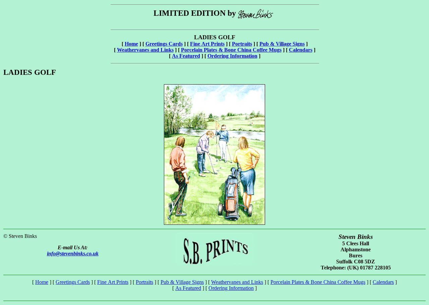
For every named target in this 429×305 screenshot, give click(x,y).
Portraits (242, 44)
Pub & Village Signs (282, 44)
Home (131, 44)
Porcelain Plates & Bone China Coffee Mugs (231, 50)
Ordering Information (232, 56)
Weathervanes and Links (145, 50)
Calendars (300, 50)
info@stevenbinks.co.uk (73, 253)
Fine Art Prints (207, 44)
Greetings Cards (164, 44)
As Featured (186, 56)
